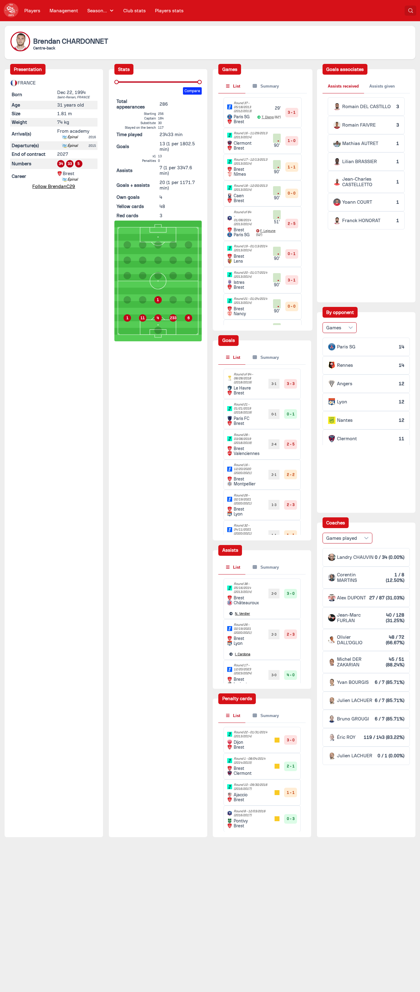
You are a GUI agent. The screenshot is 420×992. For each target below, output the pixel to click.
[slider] (116, 82)
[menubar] (104, 11)
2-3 (273, 634)
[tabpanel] (366, 163)
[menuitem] (32, 11)
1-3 (273, 505)
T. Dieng (268, 117)
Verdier (242, 614)
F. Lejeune (267, 231)
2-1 (273, 474)
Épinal (72, 137)
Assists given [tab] (382, 86)
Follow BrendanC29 (53, 186)
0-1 (273, 414)
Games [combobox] (333, 328)
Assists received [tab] (343, 86)
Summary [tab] (269, 86)
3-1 (273, 384)
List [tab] (236, 86)
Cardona (242, 654)
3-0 (273, 675)
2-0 (273, 593)
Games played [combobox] (341, 538)
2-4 (273, 444)
